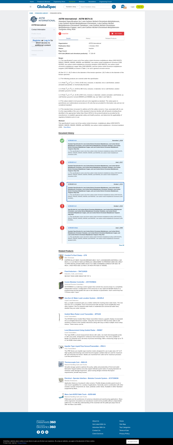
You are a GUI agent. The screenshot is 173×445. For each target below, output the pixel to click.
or (41, 40)
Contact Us (96, 430)
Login (132, 7)
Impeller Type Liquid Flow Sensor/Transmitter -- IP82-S (85, 346)
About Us (95, 421)
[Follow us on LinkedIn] (46, 432)
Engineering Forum (106, 1)
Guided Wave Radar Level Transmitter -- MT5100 (83, 314)
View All (121, 245)
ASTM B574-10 (72, 206)
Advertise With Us (98, 427)
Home (32, 1)
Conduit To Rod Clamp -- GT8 (76, 255)
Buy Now (118, 33)
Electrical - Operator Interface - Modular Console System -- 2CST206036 (91, 378)
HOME (31, 13)
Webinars (82, 1)
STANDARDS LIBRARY (41, 13)
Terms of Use (124, 430)
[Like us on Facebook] (38, 432)
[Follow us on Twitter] (42, 432)
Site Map (122, 424)
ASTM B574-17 (72, 162)
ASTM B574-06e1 (73, 228)
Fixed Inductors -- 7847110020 (76, 271)
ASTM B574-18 (72, 140)
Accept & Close (132, 441)
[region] (86, 441)
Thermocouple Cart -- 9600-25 (76, 362)
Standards (72, 1)
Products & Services (43, 1)
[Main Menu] (30, 6)
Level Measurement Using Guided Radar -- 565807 (83, 330)
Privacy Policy (124, 434)
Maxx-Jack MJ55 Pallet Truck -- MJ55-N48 (80, 394)
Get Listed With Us (99, 424)
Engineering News (59, 1)
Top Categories (124, 427)
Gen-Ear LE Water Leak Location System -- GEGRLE (84, 298)
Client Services (97, 434)
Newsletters (92, 1)
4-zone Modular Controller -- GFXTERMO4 (80, 282)
